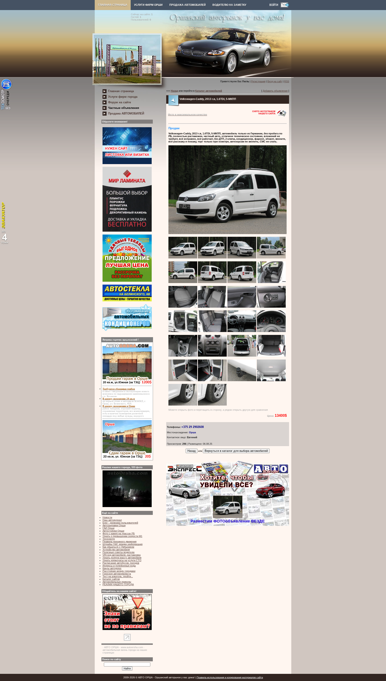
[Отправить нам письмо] (285, 6)
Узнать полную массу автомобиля (122, 557)
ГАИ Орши (108, 528)
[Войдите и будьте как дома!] (275, 6)
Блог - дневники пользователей (120, 522)
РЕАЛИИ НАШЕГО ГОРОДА (118, 584)
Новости (107, 517)
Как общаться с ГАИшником (118, 547)
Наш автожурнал (112, 520)
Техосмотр (109, 538)
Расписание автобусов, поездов (121, 563)
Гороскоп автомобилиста (117, 573)
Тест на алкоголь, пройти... (118, 576)
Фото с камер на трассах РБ (119, 533)
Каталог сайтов (111, 579)
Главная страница (112, 4)
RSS (286, 81)
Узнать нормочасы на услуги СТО (122, 560)
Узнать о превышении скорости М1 (122, 536)
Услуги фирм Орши (148, 4)
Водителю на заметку (229, 4)
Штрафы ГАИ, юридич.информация (123, 544)
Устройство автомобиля (116, 549)
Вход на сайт (274, 81)
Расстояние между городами (119, 571)
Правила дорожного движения (119, 541)
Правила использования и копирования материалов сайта (230, 677)
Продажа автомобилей (187, 4)
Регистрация (258, 81)
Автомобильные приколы (117, 581)
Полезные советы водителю (118, 552)
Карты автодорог (112, 568)
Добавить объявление (275, 90)
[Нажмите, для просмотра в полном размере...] (227, 233)
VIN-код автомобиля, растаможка (122, 555)
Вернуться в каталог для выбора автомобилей (236, 451)
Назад (191, 451)
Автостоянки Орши (113, 530)
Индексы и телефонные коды (119, 565)
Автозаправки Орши (114, 525)
